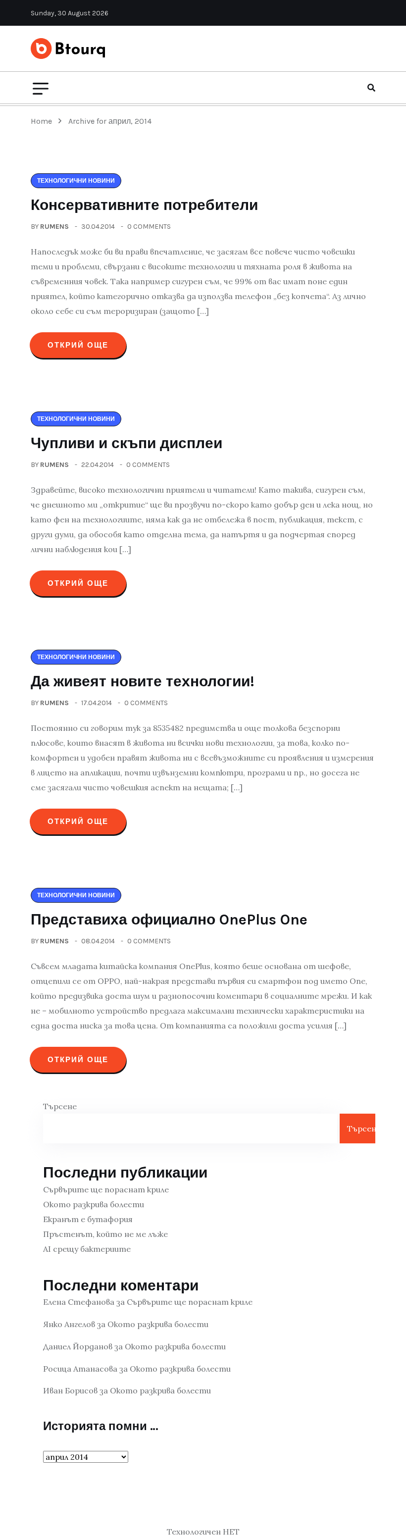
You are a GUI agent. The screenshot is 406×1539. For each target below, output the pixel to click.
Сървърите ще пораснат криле (106, 1189)
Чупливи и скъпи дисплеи (126, 443)
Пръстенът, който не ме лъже (105, 1234)
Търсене (60, 1106)
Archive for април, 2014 (110, 121)
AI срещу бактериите (87, 1249)
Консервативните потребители (144, 205)
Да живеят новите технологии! (142, 681)
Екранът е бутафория (88, 1219)
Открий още (78, 345)
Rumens (54, 226)
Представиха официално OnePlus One (169, 919)
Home (43, 121)
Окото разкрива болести (93, 1204)
